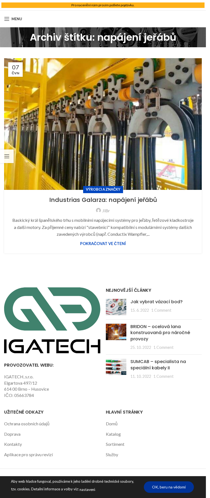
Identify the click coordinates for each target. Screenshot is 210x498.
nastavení (87, 489)
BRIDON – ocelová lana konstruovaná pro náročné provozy (160, 332)
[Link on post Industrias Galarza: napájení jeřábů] (103, 124)
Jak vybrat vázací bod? (156, 302)
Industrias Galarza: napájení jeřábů (103, 200)
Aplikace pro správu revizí (28, 454)
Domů (112, 423)
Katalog (113, 434)
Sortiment (115, 444)
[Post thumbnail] (116, 307)
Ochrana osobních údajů (26, 423)
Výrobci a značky (103, 189)
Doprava (12, 434)
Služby (112, 454)
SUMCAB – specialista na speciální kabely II (158, 364)
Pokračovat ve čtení (103, 243)
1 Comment (161, 310)
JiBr (106, 210)
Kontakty (13, 444)
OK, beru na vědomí (169, 487)
